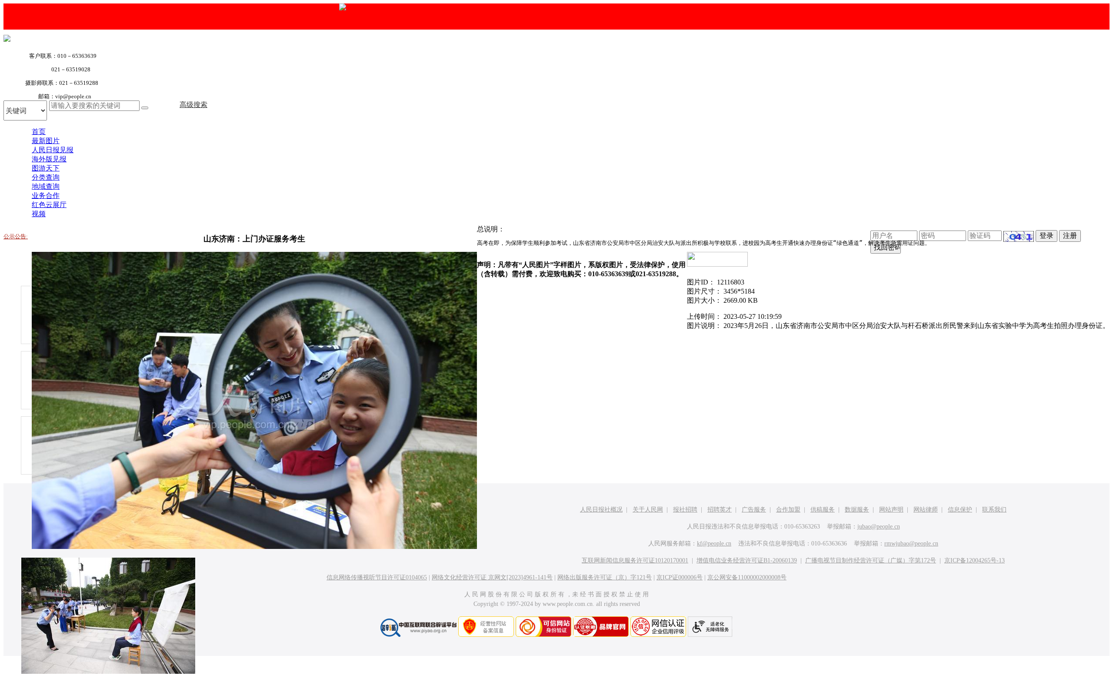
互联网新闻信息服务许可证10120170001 (635, 560)
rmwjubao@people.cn (911, 543)
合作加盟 (788, 509)
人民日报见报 (52, 150)
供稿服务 (822, 509)
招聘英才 (719, 509)
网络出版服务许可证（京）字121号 (604, 577)
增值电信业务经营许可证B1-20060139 (746, 560)
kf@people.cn (714, 543)
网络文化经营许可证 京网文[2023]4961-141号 (492, 577)
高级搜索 (193, 104)
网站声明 (891, 509)
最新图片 (46, 140)
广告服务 (754, 509)
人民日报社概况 (601, 509)
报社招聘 (685, 509)
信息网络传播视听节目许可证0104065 (377, 577)
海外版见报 (49, 159)
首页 (39, 131)
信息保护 (960, 509)
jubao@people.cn (878, 526)
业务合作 (46, 195)
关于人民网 (648, 509)
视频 (39, 213)
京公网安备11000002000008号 (746, 577)
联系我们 (994, 509)
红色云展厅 (49, 204)
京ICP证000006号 (679, 577)
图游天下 (46, 168)
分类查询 (46, 177)
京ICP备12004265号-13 (974, 560)
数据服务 (857, 509)
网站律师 (925, 509)
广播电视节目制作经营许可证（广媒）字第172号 (870, 560)
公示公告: (15, 236)
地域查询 (46, 186)
